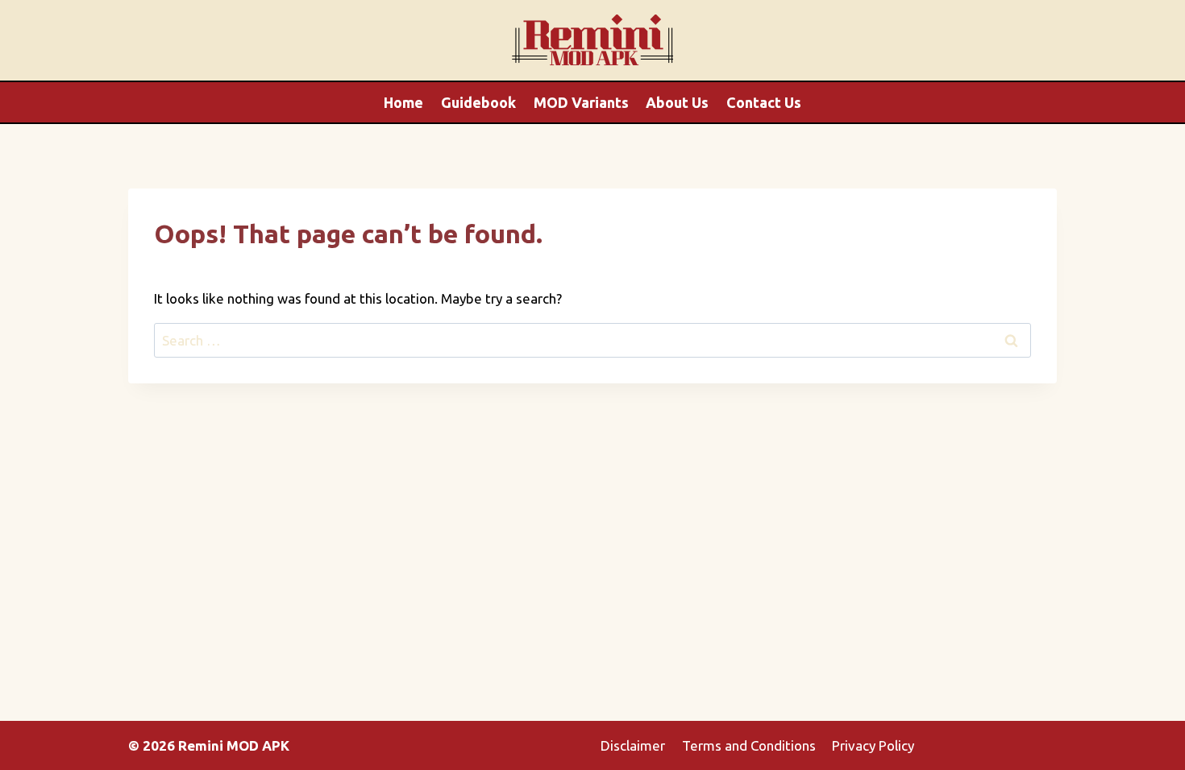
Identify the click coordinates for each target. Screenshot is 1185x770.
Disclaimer (633, 745)
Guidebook (478, 102)
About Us (677, 102)
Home (403, 102)
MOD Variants (581, 102)
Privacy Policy (873, 745)
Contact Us (763, 102)
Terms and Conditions (749, 745)
